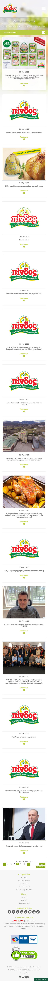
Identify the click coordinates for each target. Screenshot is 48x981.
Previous (42, 867)
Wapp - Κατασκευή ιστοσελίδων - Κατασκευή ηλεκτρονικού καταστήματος (24, 977)
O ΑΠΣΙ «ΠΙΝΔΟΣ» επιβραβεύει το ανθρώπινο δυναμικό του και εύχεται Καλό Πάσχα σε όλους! (24, 348)
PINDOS (24, 897)
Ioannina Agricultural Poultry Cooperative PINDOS (10, 10)
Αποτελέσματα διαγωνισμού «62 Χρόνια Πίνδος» (24, 132)
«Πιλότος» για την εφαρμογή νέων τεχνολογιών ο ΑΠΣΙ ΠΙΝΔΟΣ (24, 625)
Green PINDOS (24, 903)
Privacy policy (41, 979)
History (24, 877)
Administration (24, 880)
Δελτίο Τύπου (24, 240)
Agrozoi (24, 900)
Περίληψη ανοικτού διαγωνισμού (24, 737)
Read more (24, 83)
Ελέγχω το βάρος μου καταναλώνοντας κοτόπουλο (24, 186)
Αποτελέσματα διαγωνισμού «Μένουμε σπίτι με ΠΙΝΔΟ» (24, 403)
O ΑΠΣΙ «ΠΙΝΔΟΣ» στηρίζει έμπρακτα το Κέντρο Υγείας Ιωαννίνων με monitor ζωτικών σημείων (24, 459)
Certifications (24, 883)
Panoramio (34, 912)
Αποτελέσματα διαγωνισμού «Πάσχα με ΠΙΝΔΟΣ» (24, 294)
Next (41, 864)
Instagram (13, 912)
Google (25, 912)
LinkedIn (30, 912)
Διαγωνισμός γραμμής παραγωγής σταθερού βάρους (24, 571)
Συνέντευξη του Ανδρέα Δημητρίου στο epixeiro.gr (24, 846)
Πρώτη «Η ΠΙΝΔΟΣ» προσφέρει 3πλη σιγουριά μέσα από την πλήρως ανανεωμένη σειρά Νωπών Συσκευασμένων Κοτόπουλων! (24, 77)
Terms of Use (24, 973)
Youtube (21, 912)
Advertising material (24, 890)
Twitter (17, 912)
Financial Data (24, 886)
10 (24, 864)
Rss (38, 912)
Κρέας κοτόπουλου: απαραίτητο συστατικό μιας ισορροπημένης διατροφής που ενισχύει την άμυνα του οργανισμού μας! (24, 515)
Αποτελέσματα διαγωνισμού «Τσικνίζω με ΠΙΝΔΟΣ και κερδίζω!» (24, 791)
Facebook (9, 912)
